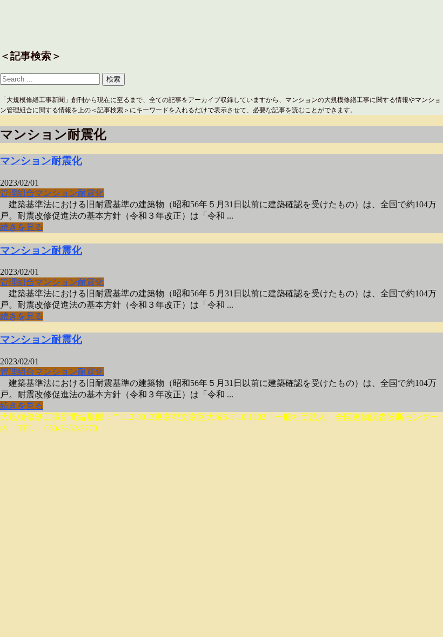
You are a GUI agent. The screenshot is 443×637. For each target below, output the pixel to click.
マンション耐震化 (41, 160)
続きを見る (21, 227)
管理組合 (17, 193)
